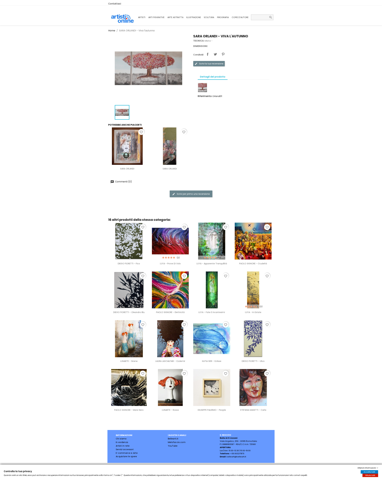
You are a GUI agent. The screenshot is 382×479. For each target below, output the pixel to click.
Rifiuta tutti (370, 475)
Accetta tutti (369, 471)
